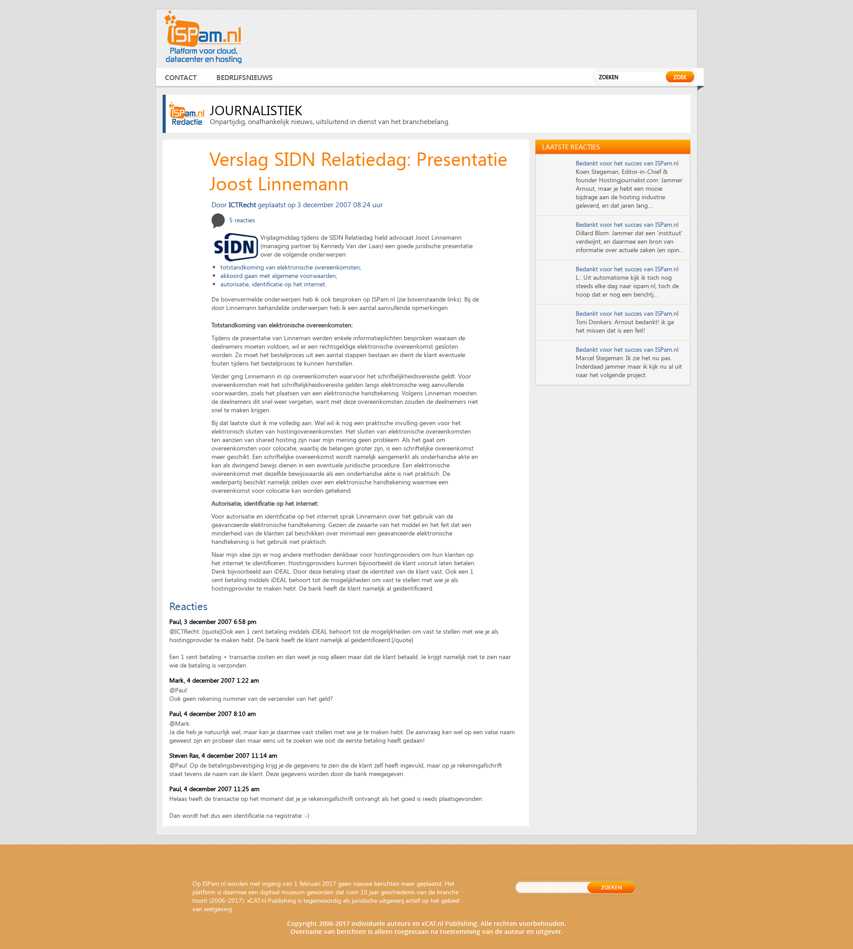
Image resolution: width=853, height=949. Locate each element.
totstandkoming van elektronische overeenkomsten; (290, 267)
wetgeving (218, 909)
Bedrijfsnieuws (244, 77)
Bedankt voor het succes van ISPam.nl (627, 163)
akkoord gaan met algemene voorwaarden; (278, 275)
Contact (181, 77)
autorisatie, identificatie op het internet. (273, 284)
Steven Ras (184, 755)
